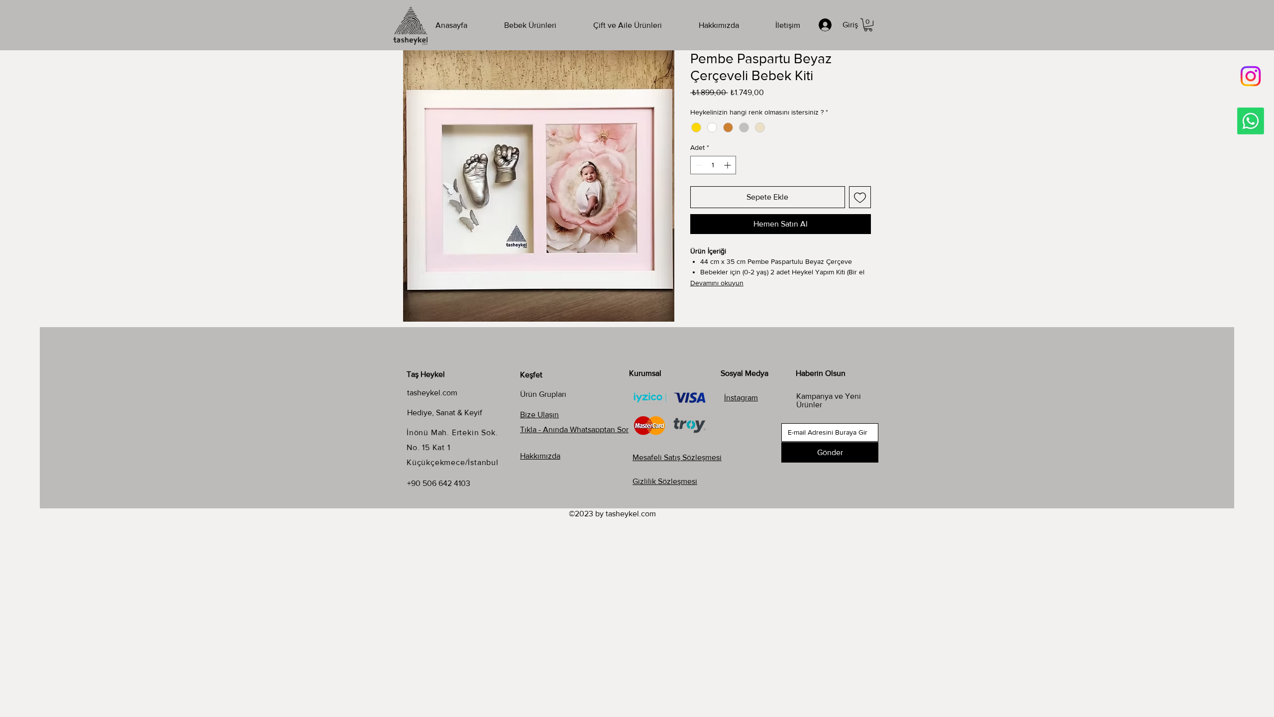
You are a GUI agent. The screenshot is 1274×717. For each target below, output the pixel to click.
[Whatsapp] (1250, 121)
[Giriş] (827, 24)
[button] (868, 24)
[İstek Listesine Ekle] (860, 197)
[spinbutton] (713, 165)
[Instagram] (1250, 76)
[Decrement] (698, 165)
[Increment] (728, 165)
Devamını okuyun (716, 283)
